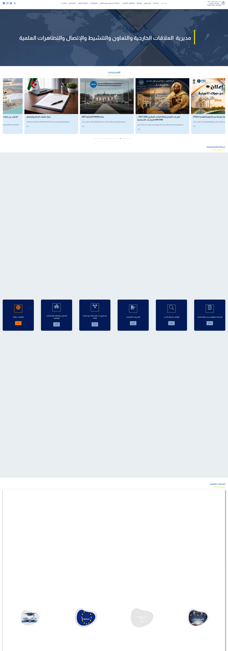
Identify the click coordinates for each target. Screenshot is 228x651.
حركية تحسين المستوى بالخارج (110, 3)
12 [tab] (110, 138)
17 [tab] (101, 138)
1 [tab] (129, 138)
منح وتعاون (147, 3)
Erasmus (85, 619)
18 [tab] (99, 138)
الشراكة (139, 3)
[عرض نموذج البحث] (14, 3)
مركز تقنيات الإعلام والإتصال (129, 117)
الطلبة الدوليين (83, 3)
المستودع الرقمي (198, 619)
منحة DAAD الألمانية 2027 (183, 117)
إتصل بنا (64, 3)
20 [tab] (95, 138)
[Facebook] (10, 3)
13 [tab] (108, 138)
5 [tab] (122, 138)
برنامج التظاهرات (142, 616)
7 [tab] (119, 138)
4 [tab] (124, 138)
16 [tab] (103, 138)
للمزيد (173, 126)
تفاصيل (209, 323)
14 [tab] (106, 138)
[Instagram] (7, 3)
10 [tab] (113, 138)
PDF (142, 621)
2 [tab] (128, 138)
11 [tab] (111, 138)
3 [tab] (126, 138)
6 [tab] (120, 138)
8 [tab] (117, 138)
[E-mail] (3, 3)
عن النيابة (156, 3)
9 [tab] (115, 138)
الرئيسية (164, 3)
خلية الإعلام (72, 3)
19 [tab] (97, 138)
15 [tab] (104, 138)
